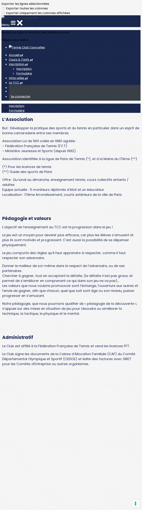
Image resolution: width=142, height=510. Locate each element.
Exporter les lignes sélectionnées (25, 4)
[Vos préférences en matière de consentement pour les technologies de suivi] (135, 503)
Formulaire (24, 73)
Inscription (24, 69)
